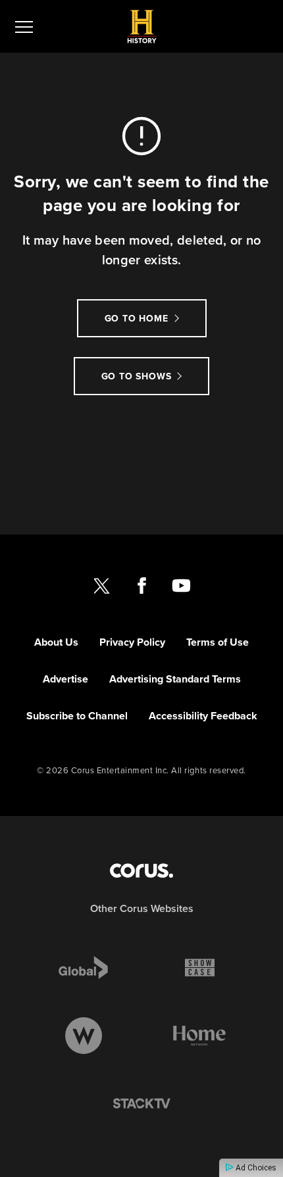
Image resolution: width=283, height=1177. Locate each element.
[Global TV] (83, 967)
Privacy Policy (132, 642)
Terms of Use (217, 642)
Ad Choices (255, 1167)
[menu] (24, 26)
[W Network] (83, 1036)
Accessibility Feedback (203, 715)
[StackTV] (141, 1104)
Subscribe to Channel (77, 715)
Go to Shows (136, 376)
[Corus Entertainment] (141, 871)
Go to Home (136, 318)
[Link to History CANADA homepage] (142, 26)
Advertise (65, 678)
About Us (56, 642)
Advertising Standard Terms (175, 678)
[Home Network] (199, 1036)
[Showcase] (200, 967)
